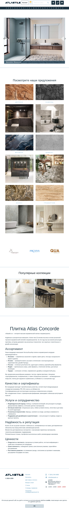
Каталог (27, 474)
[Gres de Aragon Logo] (55, 251)
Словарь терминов (31, 488)
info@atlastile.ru (53, 477)
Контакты (28, 477)
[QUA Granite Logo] (34, 251)
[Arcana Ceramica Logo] (14, 251)
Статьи (27, 485)
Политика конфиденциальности (32, 491)
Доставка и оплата (31, 480)
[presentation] (5, 38)
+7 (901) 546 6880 (53, 474)
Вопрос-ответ (29, 482)
